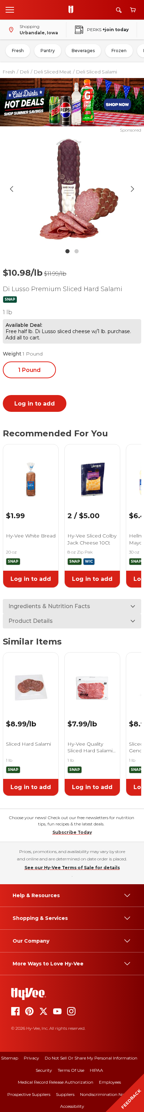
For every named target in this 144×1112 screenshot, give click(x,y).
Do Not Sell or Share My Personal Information (91, 1058)
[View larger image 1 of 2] (72, 188)
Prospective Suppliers (28, 1094)
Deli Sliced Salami (96, 72)
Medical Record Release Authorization (55, 1082)
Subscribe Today (72, 832)
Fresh (18, 50)
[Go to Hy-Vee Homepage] (73, 10)
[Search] (118, 10)
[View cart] (132, 10)
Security (44, 1070)
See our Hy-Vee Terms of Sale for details (72, 867)
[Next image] (132, 189)
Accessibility (72, 1106)
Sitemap (9, 1058)
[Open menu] (10, 9)
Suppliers (65, 1094)
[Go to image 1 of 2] (67, 251)
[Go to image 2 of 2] (76, 251)
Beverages (83, 50)
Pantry (48, 50)
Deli (24, 72)
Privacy (31, 1058)
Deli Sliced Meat (52, 72)
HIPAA (96, 1070)
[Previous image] (11, 189)
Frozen (119, 50)
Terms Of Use (71, 1070)
